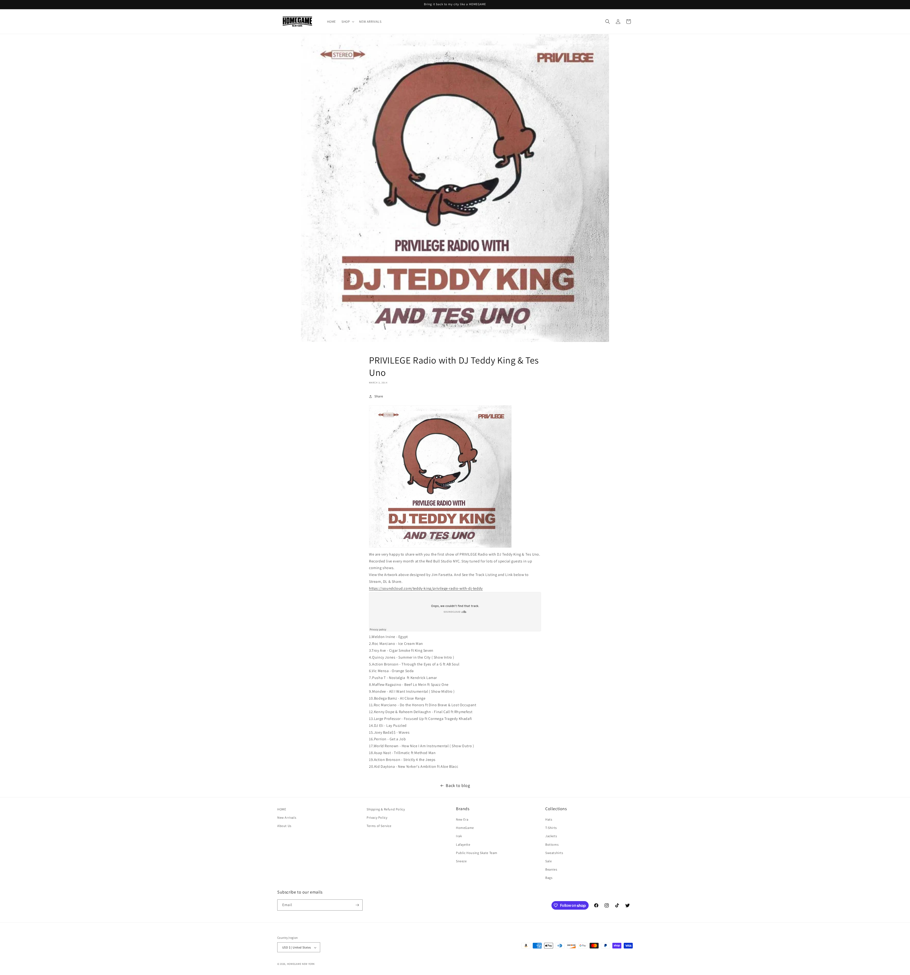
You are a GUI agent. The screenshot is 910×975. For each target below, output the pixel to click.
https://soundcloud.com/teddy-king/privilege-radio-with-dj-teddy (426, 588)
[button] (347, 22)
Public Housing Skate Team (476, 853)
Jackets (551, 836)
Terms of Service (379, 826)
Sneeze (461, 861)
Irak (459, 836)
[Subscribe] (357, 905)
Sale (548, 861)
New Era (462, 819)
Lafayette (463, 844)
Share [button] (378, 396)
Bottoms (552, 844)
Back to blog (458, 785)
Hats (548, 819)
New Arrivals (286, 817)
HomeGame (465, 828)
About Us (284, 826)
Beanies (551, 869)
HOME (281, 809)
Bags (548, 878)
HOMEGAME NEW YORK (301, 964)
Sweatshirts (554, 853)
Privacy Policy (377, 817)
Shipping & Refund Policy (386, 809)
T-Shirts (551, 828)
